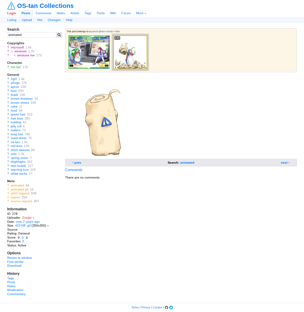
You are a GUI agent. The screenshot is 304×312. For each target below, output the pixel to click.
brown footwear (22, 98)
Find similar (15, 262)
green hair (18, 114)
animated (17, 185)
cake (14, 106)
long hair (17, 134)
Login (11, 13)
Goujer (27, 217)
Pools (101, 13)
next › (285, 162)
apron (15, 87)
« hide (116, 31)
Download (14, 265)
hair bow (17, 118)
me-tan (16, 67)
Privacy (145, 307)
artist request (20, 193)
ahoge (15, 83)
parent (94, 31)
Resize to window (19, 257)
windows (20, 51)
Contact (157, 307)
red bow (16, 146)
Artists (74, 13)
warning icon (20, 169)
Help (69, 20)
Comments (43, 13)
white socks (19, 173)
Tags (88, 13)
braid (14, 94)
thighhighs (18, 161)
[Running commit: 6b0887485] (166, 307)
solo (14, 154)
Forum (126, 13)
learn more (106, 31)
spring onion (19, 158)
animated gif (19, 189)
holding (16, 122)
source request (21, 201)
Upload (27, 20)
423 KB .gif (23, 225)
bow (14, 90)
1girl (14, 79)
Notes (61, 13)
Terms (135, 307)
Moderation (15, 290)
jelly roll (16, 126)
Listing (11, 20)
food (14, 110)
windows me (26, 55)
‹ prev (76, 162)
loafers (15, 130)
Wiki (113, 13)
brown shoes (20, 102)
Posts (26, 13)
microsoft (17, 47)
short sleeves (20, 150)
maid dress (19, 138)
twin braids (18, 165)
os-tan (15, 142)
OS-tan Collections (45, 6)
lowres (15, 197)
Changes (54, 20)
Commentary (16, 294)
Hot (39, 20)
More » (141, 13)
